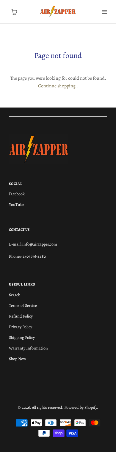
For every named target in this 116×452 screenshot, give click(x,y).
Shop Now (17, 359)
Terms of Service (23, 305)
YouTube (16, 204)
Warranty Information (28, 348)
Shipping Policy (22, 337)
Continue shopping (57, 86)
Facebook (17, 194)
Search (14, 295)
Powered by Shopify (80, 407)
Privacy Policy (20, 327)
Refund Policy (21, 316)
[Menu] (104, 12)
